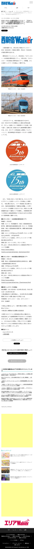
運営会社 (27, 543)
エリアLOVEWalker (10, 534)
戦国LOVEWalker (22, 537)
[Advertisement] (17, 430)
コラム (20, 529)
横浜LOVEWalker (21, 534)
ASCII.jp (22, 540)
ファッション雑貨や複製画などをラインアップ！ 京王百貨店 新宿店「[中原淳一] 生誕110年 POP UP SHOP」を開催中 (16, 395)
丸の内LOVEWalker (12, 537)
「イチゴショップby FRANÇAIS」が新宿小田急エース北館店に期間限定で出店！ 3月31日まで (16, 374)
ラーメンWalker (13, 540)
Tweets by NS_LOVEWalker (6, 406)
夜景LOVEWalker (16, 536)
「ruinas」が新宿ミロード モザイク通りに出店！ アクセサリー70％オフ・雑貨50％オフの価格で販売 (16, 388)
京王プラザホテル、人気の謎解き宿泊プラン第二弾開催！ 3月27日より (16, 378)
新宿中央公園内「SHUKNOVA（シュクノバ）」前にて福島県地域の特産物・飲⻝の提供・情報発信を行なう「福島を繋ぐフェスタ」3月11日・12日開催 (16, 399)
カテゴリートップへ (18, 361)
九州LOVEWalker (26, 536)
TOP (17, 7)
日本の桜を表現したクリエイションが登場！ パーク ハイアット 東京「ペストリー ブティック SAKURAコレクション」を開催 (16, 392)
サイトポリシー (6, 543)
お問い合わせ (17, 544)
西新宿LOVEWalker (5, 536)
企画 (6, 7)
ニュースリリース (8, 332)
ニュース (10, 11)
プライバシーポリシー (17, 543)
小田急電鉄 (6, 334)
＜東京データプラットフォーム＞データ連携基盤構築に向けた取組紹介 (16, 381)
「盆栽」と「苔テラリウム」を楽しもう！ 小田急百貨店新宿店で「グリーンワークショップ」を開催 (16, 385)
